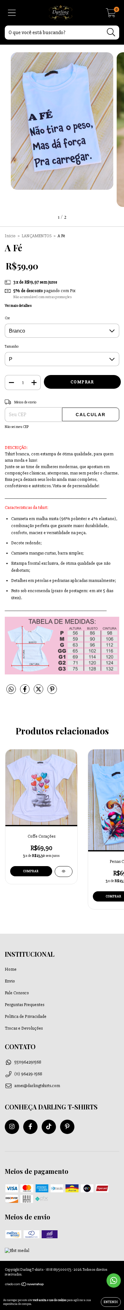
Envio (10, 981)
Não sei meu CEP (17, 426)
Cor (7, 318)
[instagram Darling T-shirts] (12, 1127)
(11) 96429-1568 (28, 1074)
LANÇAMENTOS (37, 236)
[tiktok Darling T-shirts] (49, 1127)
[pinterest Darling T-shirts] (67, 1127)
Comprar (31, 871)
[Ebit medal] (17, 1250)
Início (10, 236)
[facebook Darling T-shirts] (30, 1127)
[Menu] (12, 13)
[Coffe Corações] (63, 871)
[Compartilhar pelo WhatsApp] (11, 689)
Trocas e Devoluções (24, 1028)
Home (11, 969)
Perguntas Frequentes (24, 1004)
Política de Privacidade (25, 1016)
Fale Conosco (17, 993)
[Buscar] (111, 32)
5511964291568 (27, 1062)
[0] (111, 14)
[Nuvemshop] (25, 1285)
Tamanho (11, 346)
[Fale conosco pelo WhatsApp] (114, 1280)
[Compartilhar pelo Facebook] (25, 692)
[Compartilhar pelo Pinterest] (52, 692)
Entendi (111, 1302)
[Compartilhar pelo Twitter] (39, 692)
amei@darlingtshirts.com (37, 1085)
